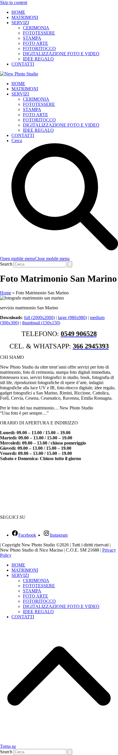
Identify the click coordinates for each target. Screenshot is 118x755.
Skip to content (13, 2)
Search (6, 264)
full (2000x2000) (39, 317)
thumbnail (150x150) (41, 322)
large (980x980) (72, 317)
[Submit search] (70, 264)
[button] (35, 258)
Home (5, 292)
